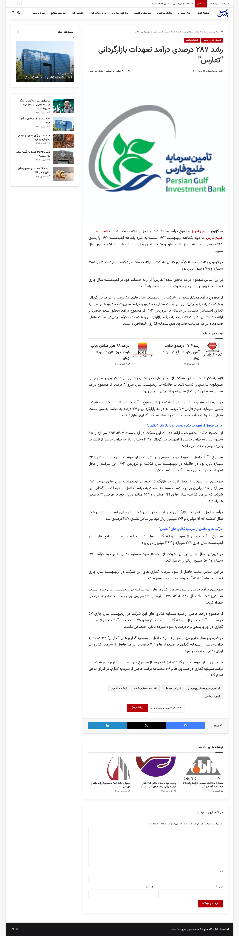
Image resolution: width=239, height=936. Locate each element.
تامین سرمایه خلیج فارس (203, 688)
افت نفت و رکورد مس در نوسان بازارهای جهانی (34, 137)
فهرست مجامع (58, 13)
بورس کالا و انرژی (97, 13)
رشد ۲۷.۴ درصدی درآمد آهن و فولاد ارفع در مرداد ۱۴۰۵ (181, 352)
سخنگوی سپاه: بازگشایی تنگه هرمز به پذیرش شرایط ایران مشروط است (34, 105)
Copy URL (137, 708)
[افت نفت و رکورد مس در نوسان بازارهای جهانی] (63, 141)
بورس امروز (200, 231)
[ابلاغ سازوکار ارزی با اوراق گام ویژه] (63, 124)
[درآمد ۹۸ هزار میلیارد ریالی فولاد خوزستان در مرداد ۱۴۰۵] (142, 350)
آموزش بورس (38, 13)
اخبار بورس (185, 13)
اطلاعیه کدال (77, 13)
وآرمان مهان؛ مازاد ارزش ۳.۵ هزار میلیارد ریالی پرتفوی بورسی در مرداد (158, 785)
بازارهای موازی (121, 13)
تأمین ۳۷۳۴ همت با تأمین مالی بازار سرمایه (172, 4)
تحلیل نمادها (165, 13)
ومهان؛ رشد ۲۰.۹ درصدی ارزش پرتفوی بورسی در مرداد (110, 785)
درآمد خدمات (171, 688)
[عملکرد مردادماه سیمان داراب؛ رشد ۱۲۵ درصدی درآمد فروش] (202, 768)
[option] (45, 61)
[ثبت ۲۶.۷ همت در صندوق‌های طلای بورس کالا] (63, 174)
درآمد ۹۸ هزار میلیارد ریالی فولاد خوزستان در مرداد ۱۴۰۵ (110, 352)
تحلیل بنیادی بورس (190, 32)
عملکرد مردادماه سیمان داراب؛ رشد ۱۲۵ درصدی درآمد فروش (203, 785)
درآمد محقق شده (144, 688)
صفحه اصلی (203, 13)
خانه (218, 32)
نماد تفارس (211, 696)
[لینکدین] (107, 725)
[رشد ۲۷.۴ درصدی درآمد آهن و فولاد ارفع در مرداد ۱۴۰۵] (212, 350)
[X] (146, 725)
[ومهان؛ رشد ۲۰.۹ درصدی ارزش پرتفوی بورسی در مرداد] (109, 768)
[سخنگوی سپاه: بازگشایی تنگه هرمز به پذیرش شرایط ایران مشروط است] (63, 106)
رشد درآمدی (118, 688)
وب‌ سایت (148, 887)
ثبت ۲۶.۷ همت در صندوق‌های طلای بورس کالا (34, 171)
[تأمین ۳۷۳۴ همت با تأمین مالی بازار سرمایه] (63, 157)
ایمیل (219, 887)
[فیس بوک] (185, 725)
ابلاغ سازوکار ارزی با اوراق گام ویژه (35, 121)
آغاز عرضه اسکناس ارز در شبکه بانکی (48, 77)
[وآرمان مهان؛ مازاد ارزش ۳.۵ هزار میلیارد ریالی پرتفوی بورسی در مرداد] (155, 768)
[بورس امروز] (223, 13)
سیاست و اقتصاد (142, 13)
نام (220, 871)
